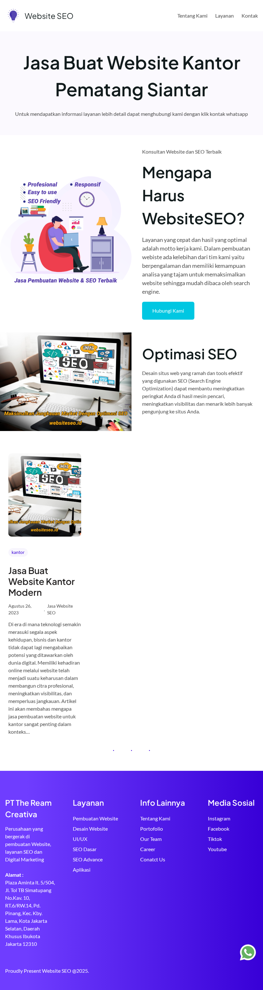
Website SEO (49, 15)
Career (147, 849)
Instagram (219, 818)
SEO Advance (88, 859)
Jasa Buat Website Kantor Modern (41, 581)
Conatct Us (152, 859)
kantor (18, 552)
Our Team (151, 839)
